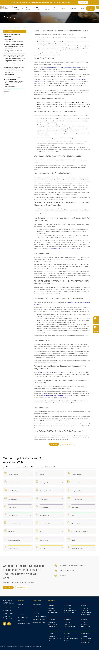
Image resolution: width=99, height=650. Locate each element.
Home (4, 27)
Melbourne (51, 605)
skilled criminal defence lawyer (59, 397)
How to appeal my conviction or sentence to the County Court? (14, 71)
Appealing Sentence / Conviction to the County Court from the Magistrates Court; (14, 68)
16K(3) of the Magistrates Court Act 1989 (48, 372)
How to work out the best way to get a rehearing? (12, 90)
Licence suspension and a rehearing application (13, 51)
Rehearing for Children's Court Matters (14, 41)
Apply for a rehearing (8, 39)
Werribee (68, 633)
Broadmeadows (86, 633)
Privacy (33, 646)
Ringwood (51, 633)
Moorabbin (68, 619)
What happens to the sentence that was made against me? (14, 47)
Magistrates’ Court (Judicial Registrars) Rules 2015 (56, 395)
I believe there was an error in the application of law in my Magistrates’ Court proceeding (14, 56)
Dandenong (52, 619)
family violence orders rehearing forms (71, 67)
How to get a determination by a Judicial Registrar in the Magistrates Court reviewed (14, 83)
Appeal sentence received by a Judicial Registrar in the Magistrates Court (12, 78)
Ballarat (84, 605)
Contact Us (28, 646)
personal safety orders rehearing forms (49, 67)
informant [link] (58, 129)
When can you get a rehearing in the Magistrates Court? (12, 35)
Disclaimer (39, 646)
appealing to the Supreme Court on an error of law (59, 248)
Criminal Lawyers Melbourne (14, 27)
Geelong (85, 619)
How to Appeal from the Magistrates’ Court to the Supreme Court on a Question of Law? (14, 60)
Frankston (68, 605)
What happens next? (10, 63)
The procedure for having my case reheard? (14, 44)
